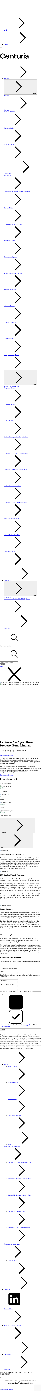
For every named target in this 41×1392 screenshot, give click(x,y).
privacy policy (27, 1025)
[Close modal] (1, 1377)
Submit (3, 1029)
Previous (3, 832)
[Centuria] (14, 62)
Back (34, 93)
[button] (14, 644)
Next (2, 847)
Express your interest (6, 755)
